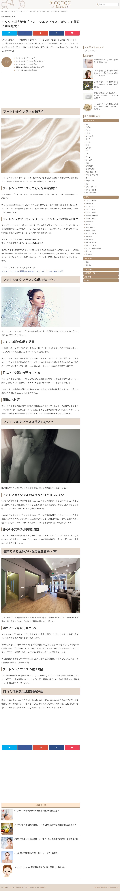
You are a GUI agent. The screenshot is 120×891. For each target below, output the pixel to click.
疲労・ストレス (91, 245)
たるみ (88, 133)
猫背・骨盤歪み (91, 242)
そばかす (89, 127)
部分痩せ (89, 265)
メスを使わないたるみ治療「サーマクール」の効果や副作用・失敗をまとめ (46, 839)
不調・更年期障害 (92, 215)
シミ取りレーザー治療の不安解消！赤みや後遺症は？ (36, 811)
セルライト (89, 203)
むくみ (88, 142)
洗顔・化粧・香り (92, 172)
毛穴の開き (89, 166)
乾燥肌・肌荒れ (91, 218)
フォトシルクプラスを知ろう (26, 58)
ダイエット (88, 258)
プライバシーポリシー (32, 887)
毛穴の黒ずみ (90, 169)
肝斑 (87, 184)
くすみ (88, 130)
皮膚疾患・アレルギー (92, 273)
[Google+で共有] (40, 33)
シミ (87, 124)
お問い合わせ (19, 887)
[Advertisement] (40, 91)
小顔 (87, 163)
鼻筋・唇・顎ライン (92, 193)
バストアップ (90, 206)
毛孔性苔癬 (89, 239)
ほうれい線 (89, 136)
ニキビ (88, 157)
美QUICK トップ (6, 11)
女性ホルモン (90, 227)
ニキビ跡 (89, 160)
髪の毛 (86, 280)
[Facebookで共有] (24, 33)
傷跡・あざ (89, 221)
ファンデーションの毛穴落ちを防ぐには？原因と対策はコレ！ (40, 867)
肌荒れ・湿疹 (90, 181)
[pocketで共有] (72, 33)
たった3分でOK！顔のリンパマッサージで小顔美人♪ (36, 853)
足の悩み (89, 254)
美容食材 (87, 277)
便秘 (87, 262)
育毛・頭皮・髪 (91, 187)
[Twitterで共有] (9, 33)
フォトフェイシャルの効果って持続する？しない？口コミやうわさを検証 (32, 271)
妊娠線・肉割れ (91, 230)
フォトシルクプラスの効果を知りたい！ (30, 61)
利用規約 (43, 887)
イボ (87, 145)
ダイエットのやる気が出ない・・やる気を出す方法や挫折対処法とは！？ (45, 825)
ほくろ (88, 139)
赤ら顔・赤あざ (91, 190)
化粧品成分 (88, 269)
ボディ (86, 197)
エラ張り (89, 148)
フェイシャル (18, 11)
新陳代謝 (89, 236)
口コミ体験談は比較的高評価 (26, 70)
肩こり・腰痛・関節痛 (93, 248)
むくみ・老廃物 (91, 201)
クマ (87, 151)
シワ (87, 154)
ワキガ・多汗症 (91, 212)
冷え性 (88, 224)
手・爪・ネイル (91, 233)
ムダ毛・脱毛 (90, 209)
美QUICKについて (7, 887)
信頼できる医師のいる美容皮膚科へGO (29, 67)
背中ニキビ (89, 251)
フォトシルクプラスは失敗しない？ (28, 64)
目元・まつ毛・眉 (92, 175)
